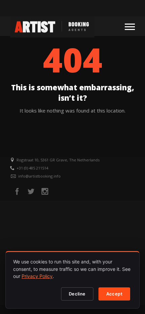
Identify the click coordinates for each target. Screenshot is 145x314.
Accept (114, 293)
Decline (77, 293)
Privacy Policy (37, 276)
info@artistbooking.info (39, 176)
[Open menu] (130, 26)
